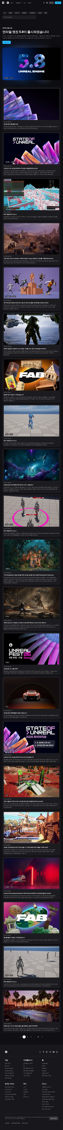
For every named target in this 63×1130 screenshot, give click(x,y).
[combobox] (19, 17)
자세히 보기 (7, 42)
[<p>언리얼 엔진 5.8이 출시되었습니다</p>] (31, 53)
